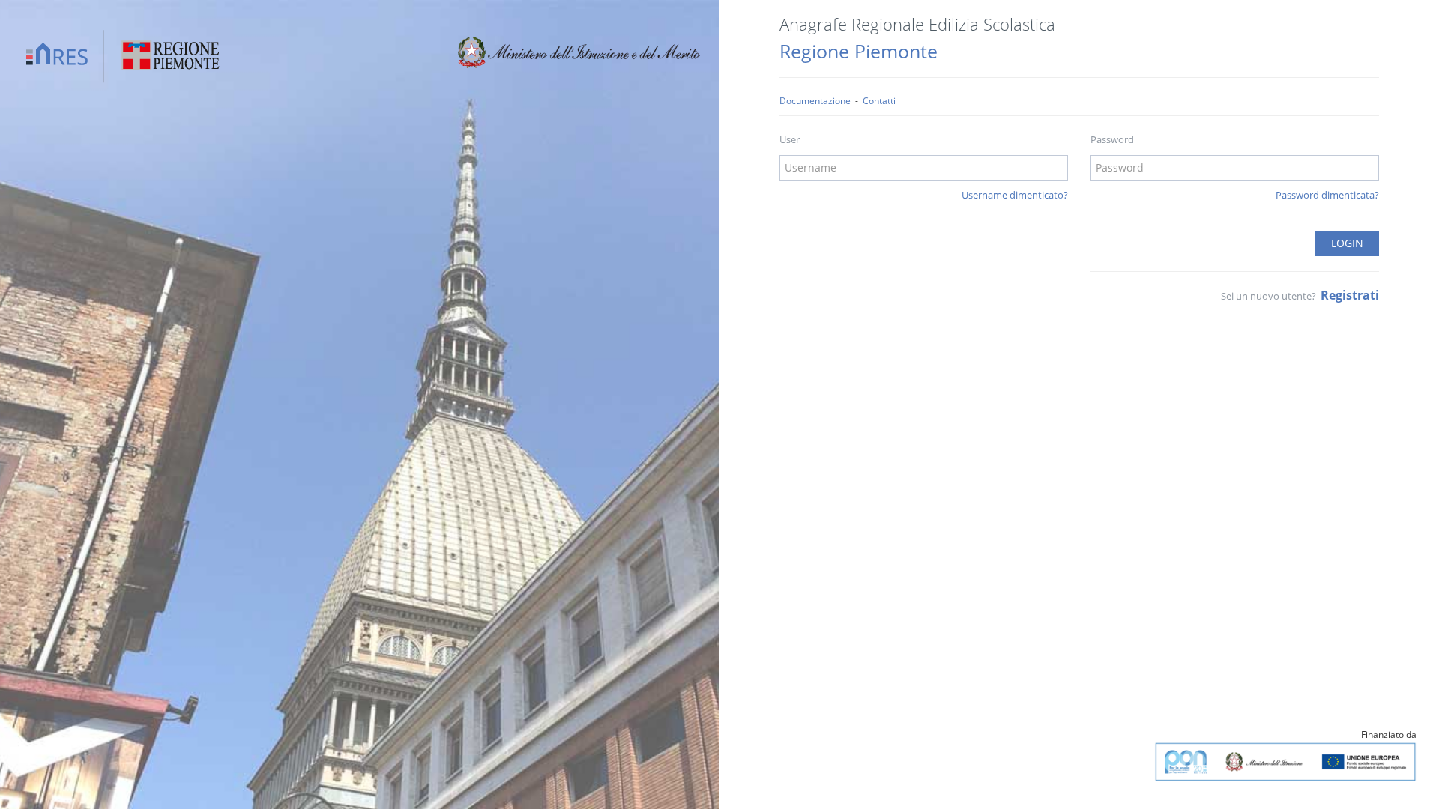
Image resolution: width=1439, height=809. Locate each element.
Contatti (879, 100)
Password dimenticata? (1327, 195)
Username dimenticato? (1015, 195)
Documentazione (815, 100)
